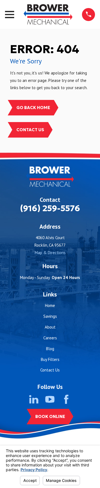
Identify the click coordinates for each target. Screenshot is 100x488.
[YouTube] (49, 399)
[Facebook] (66, 399)
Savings (50, 316)
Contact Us (30, 129)
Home (50, 305)
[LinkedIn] (33, 399)
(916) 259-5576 (50, 208)
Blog (50, 348)
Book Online (50, 416)
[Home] (48, 14)
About (50, 327)
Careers (50, 337)
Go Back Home (33, 107)
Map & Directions (50, 252)
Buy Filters (50, 359)
